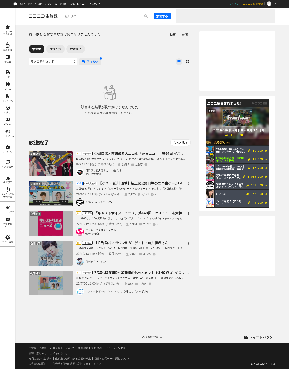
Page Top (152, 337)
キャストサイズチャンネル (100, 229)
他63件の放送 (93, 174)
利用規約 (96, 348)
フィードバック (261, 337)
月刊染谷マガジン (95, 261)
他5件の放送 (92, 233)
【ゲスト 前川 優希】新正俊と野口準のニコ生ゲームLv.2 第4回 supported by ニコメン (165, 183)
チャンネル (51, 4)
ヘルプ (70, 348)
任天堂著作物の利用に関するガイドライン (77, 363)
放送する (162, 16)
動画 (22, 4)
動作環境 (83, 348)
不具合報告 (56, 348)
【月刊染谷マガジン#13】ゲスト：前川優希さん (131, 243)
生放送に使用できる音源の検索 (73, 358)
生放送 (39, 4)
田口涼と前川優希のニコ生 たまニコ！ (107, 170)
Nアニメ (82, 4)
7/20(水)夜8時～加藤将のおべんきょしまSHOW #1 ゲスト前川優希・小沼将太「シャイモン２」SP (170, 272)
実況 (72, 4)
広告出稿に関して (39, 363)
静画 (30, 4)
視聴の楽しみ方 (38, 353)
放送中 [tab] (36, 49)
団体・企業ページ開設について (112, 358)
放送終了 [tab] (76, 49)
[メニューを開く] (7, 15)
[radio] (179, 61)
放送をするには (59, 353)
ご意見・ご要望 (38, 348)
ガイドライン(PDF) (116, 348)
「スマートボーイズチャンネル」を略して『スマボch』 (117, 291)
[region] (7, 188)
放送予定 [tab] (55, 49)
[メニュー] (188, 154)
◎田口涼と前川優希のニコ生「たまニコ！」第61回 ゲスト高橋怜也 (145, 153)
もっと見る (180, 142)
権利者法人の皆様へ (40, 358)
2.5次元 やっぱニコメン (99, 202)
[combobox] (106, 16)
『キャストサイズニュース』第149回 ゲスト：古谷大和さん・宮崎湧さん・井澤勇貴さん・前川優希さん (175, 213)
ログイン (234, 4)
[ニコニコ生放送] (43, 16)
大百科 (63, 4)
